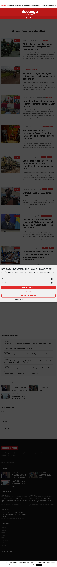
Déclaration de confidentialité (31, 300)
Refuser (28, 292)
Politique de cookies (19, 299)
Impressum (41, 300)
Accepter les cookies (28, 288)
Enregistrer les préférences (28, 296)
